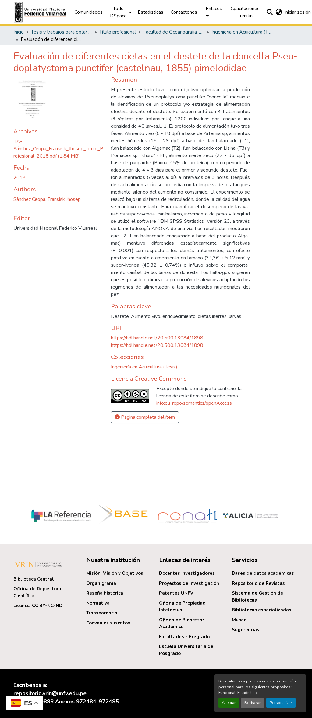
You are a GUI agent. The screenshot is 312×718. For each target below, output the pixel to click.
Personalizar (281, 703)
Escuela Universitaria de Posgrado (186, 649)
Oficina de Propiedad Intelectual (182, 606)
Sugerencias (245, 630)
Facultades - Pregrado (184, 637)
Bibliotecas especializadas (261, 610)
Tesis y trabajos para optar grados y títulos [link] (61, 32)
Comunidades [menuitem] (88, 12)
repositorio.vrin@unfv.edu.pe (50, 693)
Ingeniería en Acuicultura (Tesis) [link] (241, 32)
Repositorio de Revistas (258, 583)
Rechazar (252, 703)
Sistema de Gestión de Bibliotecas (257, 596)
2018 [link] (19, 177)
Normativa (98, 603)
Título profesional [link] (117, 32)
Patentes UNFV (176, 593)
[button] (40, 12)
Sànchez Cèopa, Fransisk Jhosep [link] (47, 199)
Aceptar (229, 703)
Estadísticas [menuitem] (150, 12)
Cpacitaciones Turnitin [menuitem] (245, 12)
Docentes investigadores (187, 573)
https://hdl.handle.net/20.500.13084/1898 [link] (157, 338)
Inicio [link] (18, 32)
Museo (239, 620)
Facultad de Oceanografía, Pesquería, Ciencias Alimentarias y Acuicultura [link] (173, 32)
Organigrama (101, 583)
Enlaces (214, 8)
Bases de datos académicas (263, 573)
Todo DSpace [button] (118, 12)
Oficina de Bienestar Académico (181, 623)
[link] (58, 149)
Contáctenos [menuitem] (184, 12)
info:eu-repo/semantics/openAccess (194, 403)
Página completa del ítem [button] (147, 417)
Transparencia (101, 613)
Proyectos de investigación (189, 583)
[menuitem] (120, 12)
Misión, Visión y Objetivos (114, 573)
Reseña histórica (104, 593)
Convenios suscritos (108, 623)
